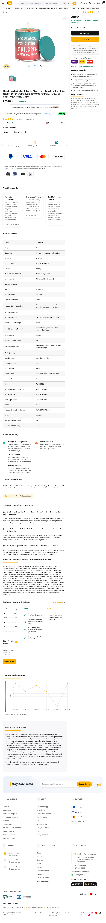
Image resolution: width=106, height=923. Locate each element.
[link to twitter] (41, 66)
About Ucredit (42, 824)
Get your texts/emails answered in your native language (86, 859)
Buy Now (42, 169)
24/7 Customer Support (86, 854)
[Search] (74, 3)
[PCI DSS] (7, 897)
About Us (6, 807)
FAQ (38, 821)
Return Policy (42, 817)
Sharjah (40, 860)
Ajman (39, 867)
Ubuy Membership (9, 838)
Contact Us (7, 810)
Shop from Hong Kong (35, 907)
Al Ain (39, 864)
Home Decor (28, 8)
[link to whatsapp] (29, 66)
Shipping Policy (8, 831)
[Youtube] (96, 913)
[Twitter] (100, 913)
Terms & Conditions (42, 913)
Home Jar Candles (68, 8)
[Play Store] (90, 885)
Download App (42, 807)
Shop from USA (8, 907)
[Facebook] (89, 913)
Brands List (41, 810)
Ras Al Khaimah (43, 871)
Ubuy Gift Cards (43, 828)
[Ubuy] (9, 3)
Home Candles (56, 8)
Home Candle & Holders (41, 8)
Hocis (5, 12)
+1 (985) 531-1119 (80, 875)
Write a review (9, 661)
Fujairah (40, 874)
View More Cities (43, 881)
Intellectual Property (10, 817)
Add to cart (85, 33)
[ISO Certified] (23, 897)
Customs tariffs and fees (12, 828)
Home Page (6, 8)
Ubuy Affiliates (42, 835)
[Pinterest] (89, 915)
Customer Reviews (44, 814)
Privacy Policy (56, 913)
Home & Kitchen (17, 8)
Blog (38, 831)
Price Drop (22, 101)
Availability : (7, 123)
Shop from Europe (52, 907)
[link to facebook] (35, 66)
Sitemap (6, 821)
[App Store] (77, 885)
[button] (83, 3)
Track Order (7, 824)
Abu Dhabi (41, 856)
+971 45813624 (79, 868)
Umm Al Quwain (43, 878)
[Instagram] (92, 913)
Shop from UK (20, 907)
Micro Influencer (9, 835)
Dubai (39, 853)
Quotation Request (10, 814)
